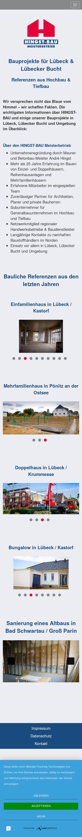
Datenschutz (41, 736)
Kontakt (41, 743)
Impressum (41, 728)
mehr (41, 816)
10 (65, 358)
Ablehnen (41, 795)
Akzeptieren (41, 806)
